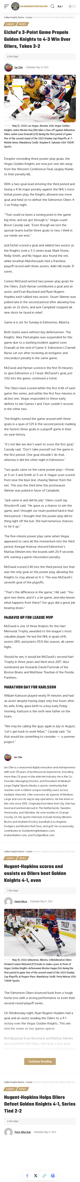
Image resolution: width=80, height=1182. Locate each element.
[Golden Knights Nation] (29, 6)
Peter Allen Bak (23, 1132)
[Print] (53, 1175)
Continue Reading (40, 1061)
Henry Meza (21, 901)
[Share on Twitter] (35, 1175)
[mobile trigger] (7, 6)
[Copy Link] (44, 1175)
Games (10, 24)
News (22, 24)
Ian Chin (19, 67)
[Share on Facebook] (27, 1175)
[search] (52, 6)
